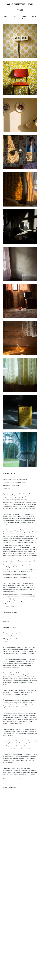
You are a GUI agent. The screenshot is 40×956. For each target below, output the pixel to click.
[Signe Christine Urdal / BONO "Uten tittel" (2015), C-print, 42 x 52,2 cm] (20, 375)
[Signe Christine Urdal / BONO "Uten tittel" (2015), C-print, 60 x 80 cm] (20, 338)
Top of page (33, 949)
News (34, 16)
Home (6, 16)
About (24, 16)
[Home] (20, 4)
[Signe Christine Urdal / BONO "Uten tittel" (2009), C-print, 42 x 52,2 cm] (20, 41)
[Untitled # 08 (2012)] (20, 226)
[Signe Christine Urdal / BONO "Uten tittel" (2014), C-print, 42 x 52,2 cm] (20, 115)
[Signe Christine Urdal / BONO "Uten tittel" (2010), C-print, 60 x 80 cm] (20, 264)
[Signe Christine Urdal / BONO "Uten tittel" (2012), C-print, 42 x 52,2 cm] (20, 78)
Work (15, 16)
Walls (20, 10)
